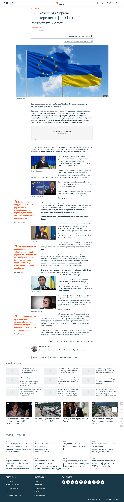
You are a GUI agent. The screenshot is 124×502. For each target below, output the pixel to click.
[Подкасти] (97, 3)
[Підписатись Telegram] (89, 482)
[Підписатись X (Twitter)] (72, 482)
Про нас (36, 481)
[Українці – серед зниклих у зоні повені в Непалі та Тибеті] (48, 409)
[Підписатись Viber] (85, 482)
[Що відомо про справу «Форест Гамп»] (76, 409)
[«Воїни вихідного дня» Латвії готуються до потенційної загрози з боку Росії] (19, 409)
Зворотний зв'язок (40, 495)
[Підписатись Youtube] (76, 482)
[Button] (73, 36)
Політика (35, 9)
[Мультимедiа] (103, 3)
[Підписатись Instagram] (81, 482)
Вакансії (37, 491)
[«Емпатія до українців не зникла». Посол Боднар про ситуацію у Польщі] (12, 371)
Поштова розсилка (12, 488)
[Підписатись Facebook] (63, 482)
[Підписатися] (102, 482)
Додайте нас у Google (113, 3)
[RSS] (94, 482)
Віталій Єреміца (36, 27)
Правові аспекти (39, 488)
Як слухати (9, 481)
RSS (7, 491)
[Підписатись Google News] (68, 482)
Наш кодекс (38, 485)
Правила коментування (14, 495)
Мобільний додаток (12, 485)
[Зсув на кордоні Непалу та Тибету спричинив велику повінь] (105, 409)
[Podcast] (98, 482)
